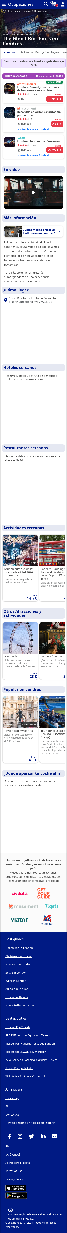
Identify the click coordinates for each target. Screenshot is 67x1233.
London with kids (16, 997)
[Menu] (4, 4)
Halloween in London (19, 948)
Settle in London (16, 972)
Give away (12, 1098)
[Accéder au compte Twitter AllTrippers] (32, 1137)
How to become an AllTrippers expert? (30, 1123)
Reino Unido (13, 11)
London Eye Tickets (17, 1027)
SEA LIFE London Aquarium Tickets (27, 1035)
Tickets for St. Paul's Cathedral (25, 1076)
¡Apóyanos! (12, 1154)
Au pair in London (17, 989)
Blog (8, 1106)
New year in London (18, 964)
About (9, 1146)
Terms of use (13, 1171)
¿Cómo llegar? (50, 52)
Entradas (9, 52)
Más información (28, 52)
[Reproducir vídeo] (33, 192)
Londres (27, 11)
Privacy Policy (14, 1179)
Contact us (12, 1114)
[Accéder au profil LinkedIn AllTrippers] (44, 1137)
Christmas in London (18, 956)
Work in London (15, 981)
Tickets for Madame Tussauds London (30, 1043)
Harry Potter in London (20, 1005)
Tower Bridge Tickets (19, 1068)
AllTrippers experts (17, 1163)
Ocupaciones (40, 11)
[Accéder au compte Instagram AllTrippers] (21, 1137)
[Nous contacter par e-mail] (55, 1137)
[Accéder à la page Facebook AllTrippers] (10, 1137)
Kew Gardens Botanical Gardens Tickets (31, 1060)
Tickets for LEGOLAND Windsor (25, 1052)
